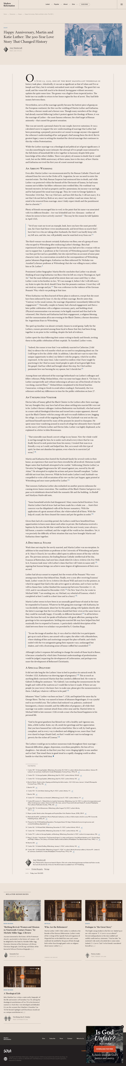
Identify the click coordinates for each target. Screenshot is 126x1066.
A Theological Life (12, 993)
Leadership (85, 1051)
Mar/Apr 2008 (115, 902)
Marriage (46, 869)
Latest (48, 4)
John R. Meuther (25, 1017)
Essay (6, 27)
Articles (47, 923)
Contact (69, 1038)
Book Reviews (8, 923)
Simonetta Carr (14, 954)
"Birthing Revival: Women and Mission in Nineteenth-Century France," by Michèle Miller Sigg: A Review (21, 930)
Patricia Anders (95, 954)
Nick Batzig (16, 1017)
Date (27, 873)
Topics (28, 869)
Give (73, 4)
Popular (56, 4)
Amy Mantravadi (16, 48)
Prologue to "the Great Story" (98, 927)
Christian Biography (37, 869)
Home (5, 14)
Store (61, 1038)
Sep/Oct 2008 (33, 968)
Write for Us (80, 1038)
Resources (12, 14)
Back (79, 772)
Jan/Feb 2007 (74, 902)
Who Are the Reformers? (55, 927)
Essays (20, 14)
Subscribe (84, 4)
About (65, 4)
